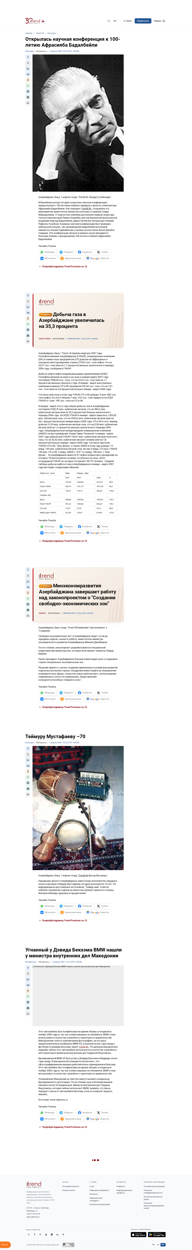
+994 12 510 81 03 (33, 1214)
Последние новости (70, 1186)
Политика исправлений (99, 1204)
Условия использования (154, 1186)
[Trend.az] (35, 21)
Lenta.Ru (84, 1046)
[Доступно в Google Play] (157, 1234)
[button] (27, 57)
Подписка (121, 1186)
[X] (40, 1234)
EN (153, 1245)
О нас (91, 1186)
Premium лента (68, 1190)
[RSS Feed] (63, 1234)
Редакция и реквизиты (99, 1190)
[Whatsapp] (29, 1234)
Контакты (93, 1194)
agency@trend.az (33, 1217)
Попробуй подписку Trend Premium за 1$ (64, 266)
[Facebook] (34, 1234)
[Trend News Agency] (34, 1184)
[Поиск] (108, 21)
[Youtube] (46, 1234)
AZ (158, 1245)
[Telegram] (52, 1234)
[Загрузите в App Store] (138, 1234)
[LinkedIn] (57, 1234)
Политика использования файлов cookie (154, 1205)
